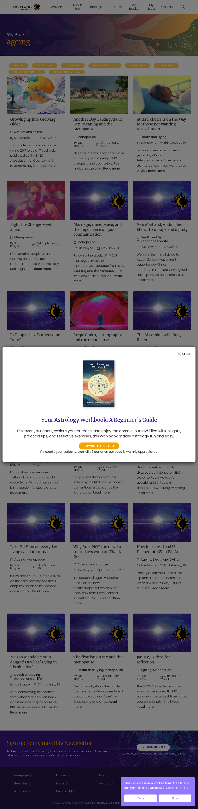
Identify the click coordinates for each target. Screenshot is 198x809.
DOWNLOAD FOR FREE (99, 446)
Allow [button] (174, 798)
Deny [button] (140, 798)
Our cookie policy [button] (177, 787)
